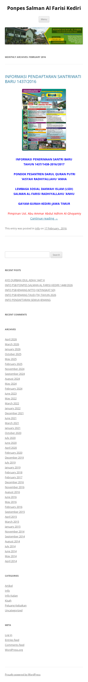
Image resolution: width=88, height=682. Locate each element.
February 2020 (13, 452)
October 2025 (13, 354)
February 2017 (13, 477)
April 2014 (11, 561)
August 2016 (12, 492)
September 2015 (15, 512)
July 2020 (10, 438)
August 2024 (12, 379)
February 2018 (13, 472)
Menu (44, 19)
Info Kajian (11, 595)
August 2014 (12, 541)
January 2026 (12, 349)
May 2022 (11, 398)
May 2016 (11, 502)
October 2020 (13, 433)
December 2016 (14, 482)
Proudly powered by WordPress (23, 674)
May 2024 (11, 383)
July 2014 (10, 546)
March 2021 (12, 423)
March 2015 (12, 521)
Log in (8, 635)
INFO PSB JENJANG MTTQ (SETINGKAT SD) (30, 290)
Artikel (9, 586)
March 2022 (12, 403)
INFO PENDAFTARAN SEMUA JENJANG (28, 300)
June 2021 (11, 418)
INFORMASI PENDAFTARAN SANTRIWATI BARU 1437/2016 (43, 79)
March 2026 (12, 344)
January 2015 (12, 526)
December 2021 (14, 413)
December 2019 (14, 457)
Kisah (8, 600)
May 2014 (11, 556)
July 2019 (10, 462)
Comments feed (14, 645)
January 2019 (12, 467)
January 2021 (12, 428)
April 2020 (11, 448)
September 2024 (15, 374)
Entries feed (12, 640)
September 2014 (15, 536)
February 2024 (13, 388)
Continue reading (44, 218)
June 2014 (11, 551)
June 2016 (11, 497)
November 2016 (14, 487)
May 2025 (11, 359)
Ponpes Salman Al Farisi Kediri (44, 8)
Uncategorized (14, 610)
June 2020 (11, 443)
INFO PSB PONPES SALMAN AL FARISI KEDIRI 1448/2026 (39, 285)
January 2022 (12, 408)
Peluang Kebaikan (16, 605)
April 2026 (11, 339)
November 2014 (14, 531)
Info (37, 228)
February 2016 (13, 507)
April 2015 (11, 517)
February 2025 (13, 364)
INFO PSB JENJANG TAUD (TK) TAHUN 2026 (30, 295)
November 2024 (14, 369)
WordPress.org (14, 650)
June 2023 (11, 393)
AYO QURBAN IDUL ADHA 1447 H (25, 280)
